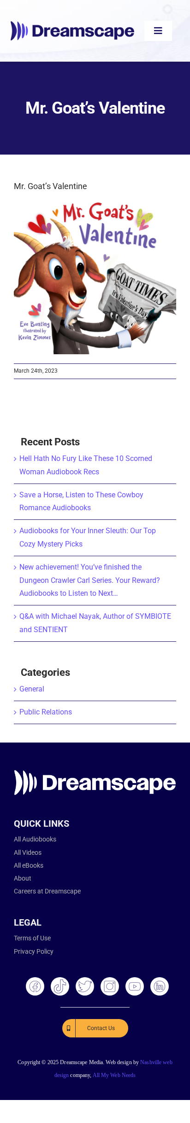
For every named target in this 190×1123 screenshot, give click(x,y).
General (31, 689)
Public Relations (45, 712)
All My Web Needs (114, 1075)
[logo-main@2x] (72, 24)
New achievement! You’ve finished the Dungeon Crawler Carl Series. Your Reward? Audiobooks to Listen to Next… (89, 580)
